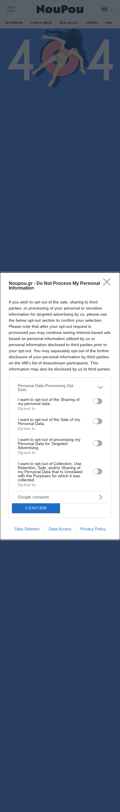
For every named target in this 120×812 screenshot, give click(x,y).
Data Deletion (27, 529)
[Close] (108, 283)
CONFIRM (36, 508)
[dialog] (60, 406)
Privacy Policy (93, 529)
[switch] (97, 401)
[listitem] (60, 388)
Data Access (60, 529)
